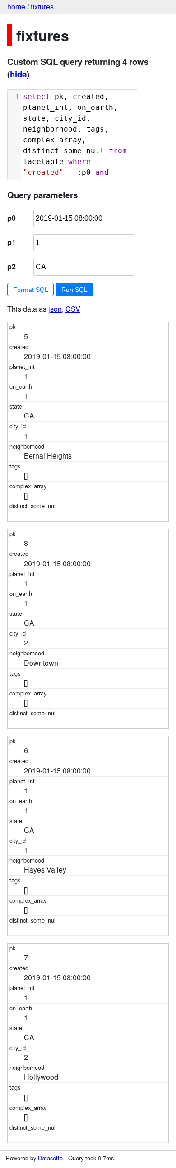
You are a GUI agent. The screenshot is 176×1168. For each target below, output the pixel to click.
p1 (11, 242)
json (55, 309)
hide (18, 74)
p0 (11, 218)
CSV (72, 309)
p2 (11, 266)
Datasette (50, 1158)
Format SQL (30, 289)
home (16, 6)
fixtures (42, 6)
